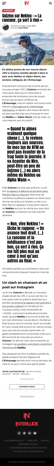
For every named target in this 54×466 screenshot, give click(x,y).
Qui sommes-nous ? (14, 441)
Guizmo (7, 374)
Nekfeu (26, 374)
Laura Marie (23, 28)
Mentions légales (28, 444)
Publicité (32, 441)
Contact (45, 441)
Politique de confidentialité (28, 451)
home (17, 374)
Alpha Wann (34, 372)
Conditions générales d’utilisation (28, 448)
